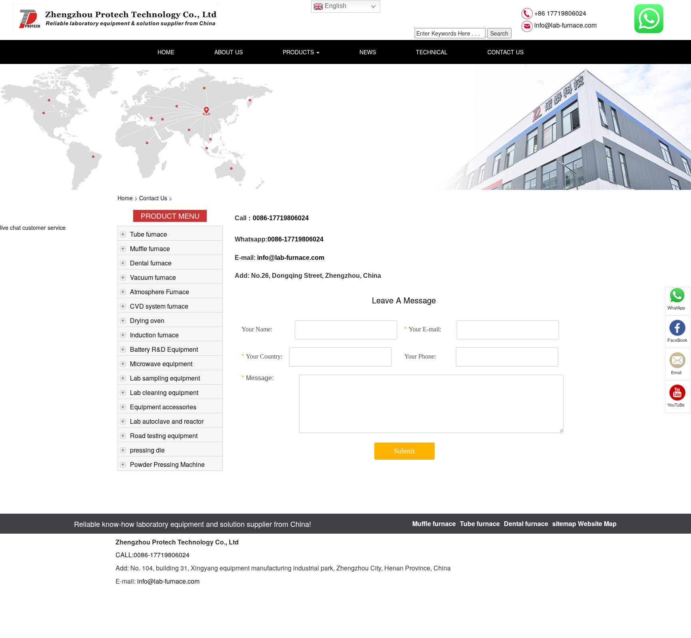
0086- (261, 218)
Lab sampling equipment (165, 378)
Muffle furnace (150, 248)
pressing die (147, 450)
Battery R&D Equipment (164, 349)
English (334, 5)
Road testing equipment (164, 435)
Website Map (597, 523)
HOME (166, 52)
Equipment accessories (163, 406)
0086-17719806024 (296, 239)
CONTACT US (505, 52)
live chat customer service (33, 227)
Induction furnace (154, 334)
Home (125, 198)
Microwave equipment (161, 363)
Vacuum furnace (153, 277)
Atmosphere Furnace (159, 291)
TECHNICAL (431, 52)
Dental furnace (151, 262)
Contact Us (153, 198)
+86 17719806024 (559, 13)
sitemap (564, 523)
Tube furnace (148, 234)
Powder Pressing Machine (167, 464)
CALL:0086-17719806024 (153, 554)
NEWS (367, 52)
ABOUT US (228, 52)
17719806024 (289, 218)
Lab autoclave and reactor (167, 421)
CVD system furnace (159, 306)
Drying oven (147, 320)
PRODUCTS (299, 52)
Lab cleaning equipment (164, 392)
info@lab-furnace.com (565, 25)
